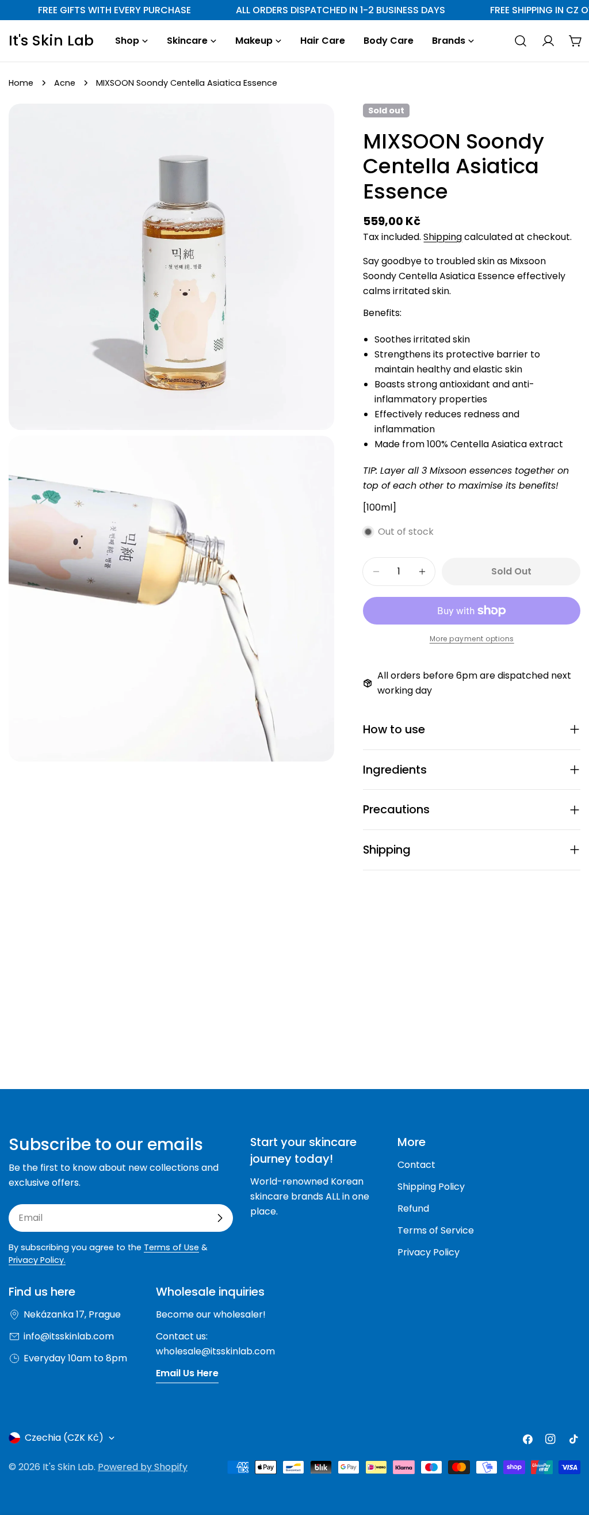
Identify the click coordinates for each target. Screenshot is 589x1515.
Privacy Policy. (37, 1260)
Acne (64, 83)
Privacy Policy (428, 1252)
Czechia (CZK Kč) (64, 1437)
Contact (416, 1164)
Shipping (442, 236)
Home (21, 83)
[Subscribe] (220, 1218)
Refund (413, 1208)
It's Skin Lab (51, 41)
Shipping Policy (431, 1186)
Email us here (187, 1373)
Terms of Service (435, 1230)
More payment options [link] (472, 639)
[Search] (520, 40)
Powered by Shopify (143, 1467)
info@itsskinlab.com (69, 1336)
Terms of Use (171, 1247)
